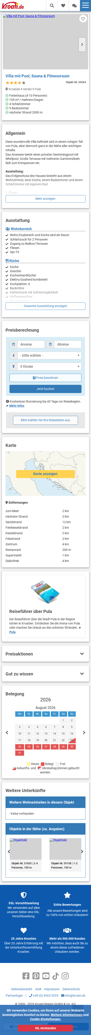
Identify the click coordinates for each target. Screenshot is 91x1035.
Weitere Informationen (67, 1015)
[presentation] (8, 851)
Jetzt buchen (45, 389)
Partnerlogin (14, 995)
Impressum (52, 989)
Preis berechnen (47, 378)
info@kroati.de (74, 995)
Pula (12, 632)
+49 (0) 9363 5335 (45, 995)
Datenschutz (71, 989)
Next (82, 44)
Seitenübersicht (21, 989)
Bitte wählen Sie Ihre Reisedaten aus (45, 420)
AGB (38, 989)
